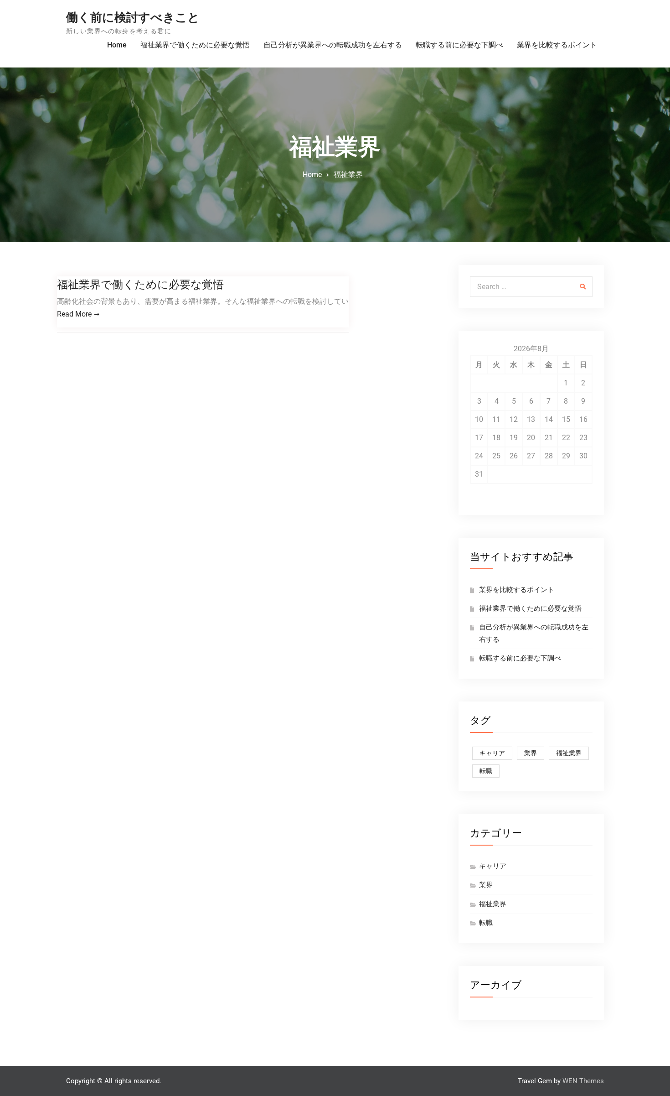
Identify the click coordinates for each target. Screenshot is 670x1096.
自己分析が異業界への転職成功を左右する (332, 45)
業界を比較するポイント (557, 45)
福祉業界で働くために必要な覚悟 (195, 45)
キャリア (492, 753)
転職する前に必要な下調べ (459, 45)
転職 (485, 770)
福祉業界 (569, 753)
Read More (74, 314)
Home (117, 45)
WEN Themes (583, 1081)
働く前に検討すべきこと (133, 17)
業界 (530, 753)
